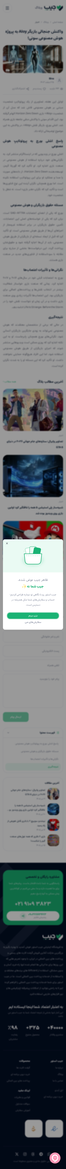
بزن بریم (33, 616)
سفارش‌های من (33, 622)
